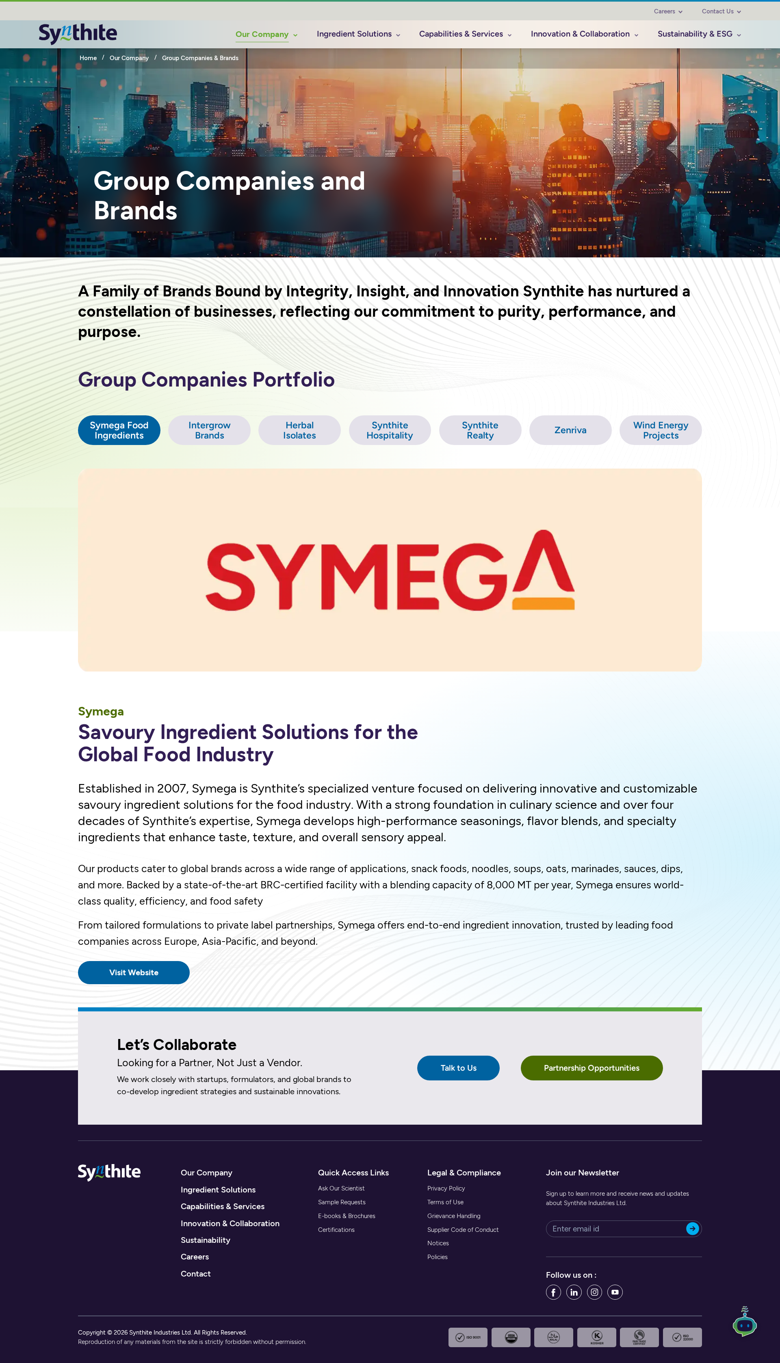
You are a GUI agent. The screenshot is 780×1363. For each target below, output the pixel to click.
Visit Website (133, 972)
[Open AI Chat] (745, 1325)
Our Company (129, 57)
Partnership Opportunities (591, 1068)
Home (88, 57)
